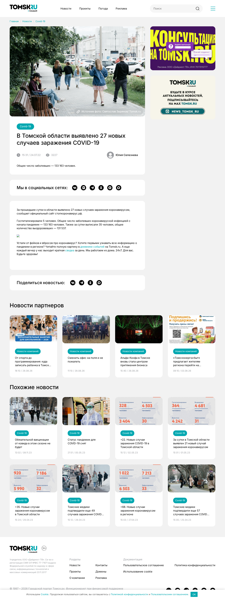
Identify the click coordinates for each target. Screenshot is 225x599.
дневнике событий (92, 246)
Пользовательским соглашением (169, 594)
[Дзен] (109, 187)
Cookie (45, 594)
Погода (103, 8)
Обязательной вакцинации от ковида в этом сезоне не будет (32, 443)
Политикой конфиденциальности (129, 594)
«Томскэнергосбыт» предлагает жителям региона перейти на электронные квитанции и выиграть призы (190, 361)
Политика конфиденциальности (195, 565)
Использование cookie (137, 571)
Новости (65, 8)
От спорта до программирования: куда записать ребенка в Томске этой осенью (32, 361)
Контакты (101, 565)
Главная (14, 21)
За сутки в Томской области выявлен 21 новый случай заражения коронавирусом (191, 443)
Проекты (85, 8)
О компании (77, 578)
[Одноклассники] (101, 187)
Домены (100, 571)
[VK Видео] (83, 187)
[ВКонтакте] (74, 187)
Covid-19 (40, 21)
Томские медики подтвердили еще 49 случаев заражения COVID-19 (85, 510)
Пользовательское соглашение (143, 565)
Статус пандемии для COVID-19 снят (81, 441)
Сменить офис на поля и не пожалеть (85, 359)
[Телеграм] (92, 187)
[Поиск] (197, 8)
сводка (69, 250)
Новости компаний (27, 351)
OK (194, 594)
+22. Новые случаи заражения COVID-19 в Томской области (134, 443)
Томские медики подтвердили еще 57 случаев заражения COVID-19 (190, 510)
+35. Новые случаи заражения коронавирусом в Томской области (32, 510)
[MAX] (118, 187)
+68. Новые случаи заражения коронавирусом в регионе (137, 510)
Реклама (121, 8)
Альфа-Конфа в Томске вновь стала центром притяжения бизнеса (135, 361)
